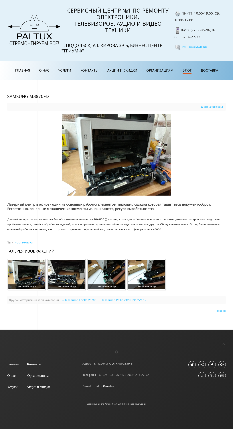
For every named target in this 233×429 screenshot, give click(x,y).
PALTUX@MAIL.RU (194, 47)
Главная (22, 70)
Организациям (159, 70)
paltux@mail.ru (104, 386)
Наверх (221, 310)
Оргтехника (25, 242)
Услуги (64, 70)
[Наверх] (223, 344)
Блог (187, 70)
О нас (44, 70)
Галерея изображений (212, 106)
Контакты (89, 70)
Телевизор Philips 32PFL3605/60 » (123, 300)
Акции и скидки (122, 70)
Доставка (209, 70)
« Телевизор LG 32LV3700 (79, 300)
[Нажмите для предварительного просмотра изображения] (116, 154)
